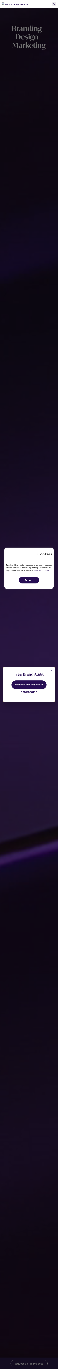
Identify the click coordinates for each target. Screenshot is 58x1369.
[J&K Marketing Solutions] (15, 3)
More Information (41, 570)
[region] (29, 958)
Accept (29, 580)
